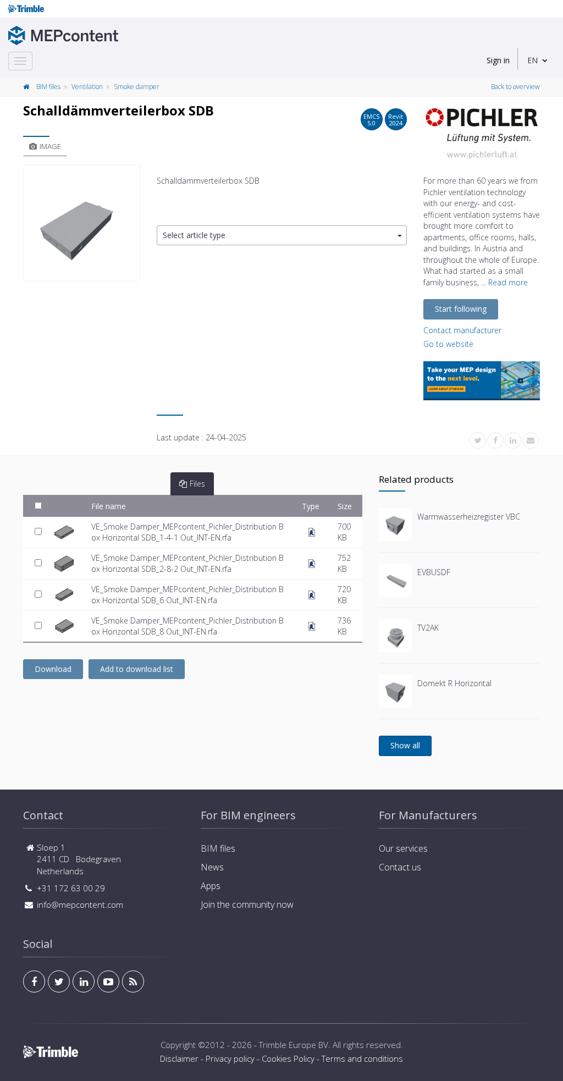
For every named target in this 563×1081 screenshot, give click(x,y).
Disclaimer (179, 1058)
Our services (403, 848)
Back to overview (515, 86)
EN (532, 60)
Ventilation (87, 86)
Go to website (448, 344)
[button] (282, 235)
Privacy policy (230, 1058)
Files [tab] (197, 483)
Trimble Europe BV (293, 1044)
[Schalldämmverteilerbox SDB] (82, 223)
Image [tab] (50, 146)
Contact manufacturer (462, 330)
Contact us (400, 867)
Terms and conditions (362, 1058)
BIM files (48, 86)
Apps (210, 886)
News (212, 867)
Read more (508, 282)
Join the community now (247, 904)
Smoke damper (136, 86)
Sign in (498, 60)
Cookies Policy (288, 1058)
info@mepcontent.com (80, 904)
